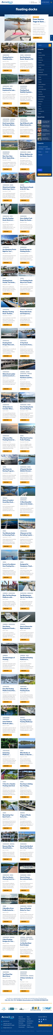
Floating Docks (6, 55)
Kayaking (40, 91)
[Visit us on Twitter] (46, 1019)
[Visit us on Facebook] (39, 1019)
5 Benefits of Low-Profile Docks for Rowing (8, 910)
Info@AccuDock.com (7, 1027)
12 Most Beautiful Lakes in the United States (26, 504)
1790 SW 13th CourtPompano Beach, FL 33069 (8, 1024)
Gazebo (21, 750)
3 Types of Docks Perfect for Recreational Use (25, 817)
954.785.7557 (12, 1000)
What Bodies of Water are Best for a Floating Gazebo (26, 754)
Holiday (39, 82)
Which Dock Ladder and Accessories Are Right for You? (9, 376)
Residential (29, 373)
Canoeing (40, 57)
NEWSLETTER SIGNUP (43, 174)
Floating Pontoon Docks (42, 74)
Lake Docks (40, 94)
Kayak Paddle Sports (24, 939)
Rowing (28, 404)
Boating (39, 52)
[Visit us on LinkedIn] (44, 1019)
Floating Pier (40, 72)
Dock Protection (23, 86)
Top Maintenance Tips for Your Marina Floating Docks (26, 597)
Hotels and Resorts (41, 84)
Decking (22, 55)
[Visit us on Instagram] (41, 1019)
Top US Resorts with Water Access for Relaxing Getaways (26, 125)
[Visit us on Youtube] (39, 1022)
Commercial (12, 119)
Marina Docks (30, 593)
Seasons (29, 152)
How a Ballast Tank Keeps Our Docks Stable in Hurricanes (26, 220)
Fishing (39, 67)
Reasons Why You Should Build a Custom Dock (8, 848)
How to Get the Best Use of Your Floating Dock (26, 848)
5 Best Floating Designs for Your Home (8, 941)
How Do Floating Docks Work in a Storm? (8, 220)
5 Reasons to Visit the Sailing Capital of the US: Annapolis (26, 535)
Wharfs (39, 113)
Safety (11, 86)
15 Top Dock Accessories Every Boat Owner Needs (26, 344)
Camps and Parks (6, 119)
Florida (4, 278)
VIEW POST (36, 37)
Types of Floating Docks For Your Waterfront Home (25, 910)
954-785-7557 (6, 1021)
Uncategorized (41, 111)
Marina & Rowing (41, 96)
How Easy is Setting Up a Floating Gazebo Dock (26, 785)
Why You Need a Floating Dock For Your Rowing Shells (9, 879)
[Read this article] (9, 48)
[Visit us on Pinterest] (41, 1022)
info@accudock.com (27, 1000)
